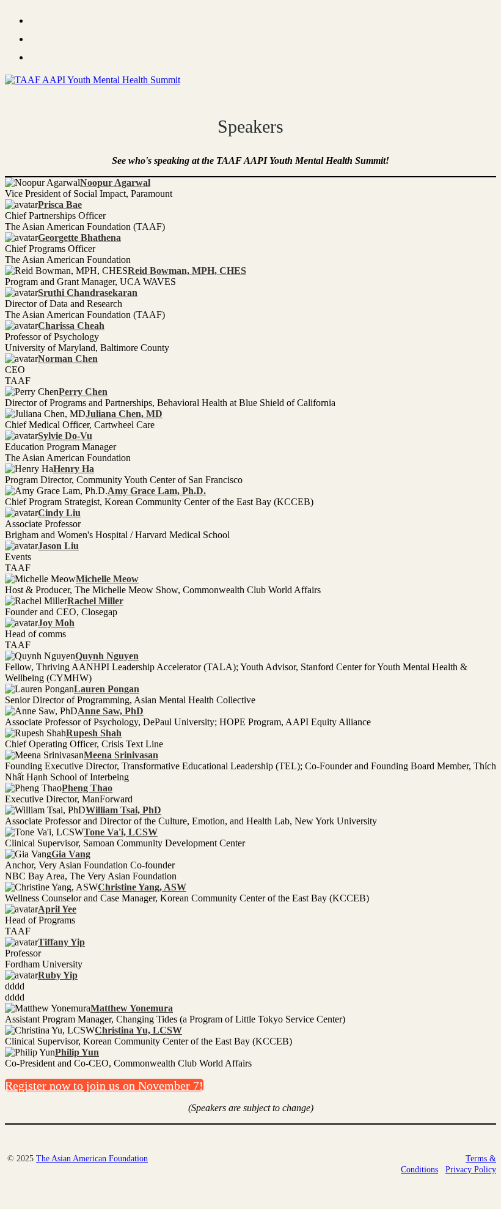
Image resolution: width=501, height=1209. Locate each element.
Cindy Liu (59, 513)
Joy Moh (56, 623)
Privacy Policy (470, 1169)
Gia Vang (70, 854)
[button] (104, 1085)
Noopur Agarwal (115, 182)
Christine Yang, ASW (142, 887)
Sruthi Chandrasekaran (87, 292)
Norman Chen (68, 358)
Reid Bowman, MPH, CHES (187, 270)
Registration (68, 55)
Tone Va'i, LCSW (121, 832)
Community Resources (102, 37)
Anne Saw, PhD (111, 711)
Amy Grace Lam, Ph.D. (157, 491)
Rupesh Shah (94, 733)
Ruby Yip (58, 975)
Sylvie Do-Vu (65, 436)
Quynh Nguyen (107, 656)
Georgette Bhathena (79, 237)
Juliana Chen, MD (124, 414)
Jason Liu (58, 546)
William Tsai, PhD (123, 810)
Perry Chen (83, 391)
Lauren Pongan (106, 689)
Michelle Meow (107, 579)
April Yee (57, 909)
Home (48, 19)
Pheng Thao (87, 788)
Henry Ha (73, 469)
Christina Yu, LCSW (138, 1030)
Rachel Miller (95, 601)
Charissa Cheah (71, 325)
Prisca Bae (60, 204)
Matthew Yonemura (131, 1008)
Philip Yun (77, 1052)
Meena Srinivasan (121, 755)
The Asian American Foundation (92, 1158)
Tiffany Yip (61, 942)
